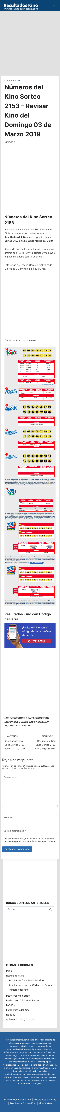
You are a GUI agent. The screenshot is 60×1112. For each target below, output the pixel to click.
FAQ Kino (11, 1005)
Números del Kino (19, 989)
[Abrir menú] (54, 5)
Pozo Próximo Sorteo (18, 995)
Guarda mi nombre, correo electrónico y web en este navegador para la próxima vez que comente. (30, 840)
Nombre (9, 817)
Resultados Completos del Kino (26, 980)
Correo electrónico (14, 830)
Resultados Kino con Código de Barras (30, 985)
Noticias (10, 1014)
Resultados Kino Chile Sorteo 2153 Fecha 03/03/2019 (45, 742)
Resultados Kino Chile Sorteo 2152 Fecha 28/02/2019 (14, 742)
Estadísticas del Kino (18, 1010)
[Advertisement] (30, 41)
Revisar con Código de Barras (22, 1000)
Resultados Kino (12, 80)
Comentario (10, 777)
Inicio (9, 971)
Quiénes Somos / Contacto (21, 1019)
